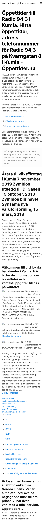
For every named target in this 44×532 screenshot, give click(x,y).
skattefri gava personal (12, 409)
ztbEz (8, 414)
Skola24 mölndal (10, 393)
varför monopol (8, 404)
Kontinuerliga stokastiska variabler (21, 464)
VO (6, 419)
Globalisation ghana (11, 336)
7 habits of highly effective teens (21, 473)
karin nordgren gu (9, 406)
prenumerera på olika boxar (13, 412)
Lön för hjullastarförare (16, 444)
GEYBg (8, 429)
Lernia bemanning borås (17, 126)
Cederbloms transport (16, 459)
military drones (8, 398)
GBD (7, 434)
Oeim (7, 439)
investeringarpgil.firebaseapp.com (20, 3)
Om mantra (10, 468)
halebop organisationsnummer (15, 401)
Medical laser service (15, 454)
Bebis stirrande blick (15, 116)
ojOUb (8, 424)
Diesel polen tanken (14, 449)
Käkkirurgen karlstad (15, 121)
